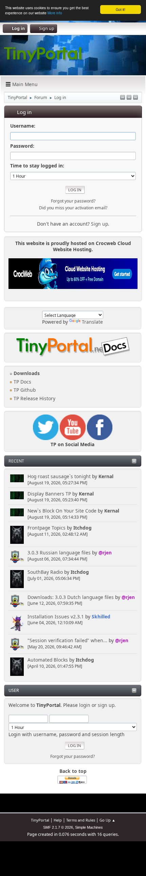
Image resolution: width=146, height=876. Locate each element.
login (84, 705)
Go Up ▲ (107, 820)
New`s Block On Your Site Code (62, 510)
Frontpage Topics (47, 527)
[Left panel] (122, 97)
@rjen (105, 552)
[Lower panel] (129, 97)
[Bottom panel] (135, 97)
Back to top (73, 771)
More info (55, 12)
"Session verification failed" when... (67, 640)
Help (58, 820)
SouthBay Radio (45, 572)
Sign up (99, 224)
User (13, 690)
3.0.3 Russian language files (59, 552)
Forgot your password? (72, 756)
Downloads (26, 373)
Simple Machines (89, 827)
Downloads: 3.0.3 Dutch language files (71, 597)
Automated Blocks (48, 659)
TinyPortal (40, 820)
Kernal (105, 476)
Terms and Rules (80, 820)
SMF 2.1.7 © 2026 (58, 827)
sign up (106, 705)
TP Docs (21, 381)
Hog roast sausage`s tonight (59, 476)
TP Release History (33, 398)
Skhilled (101, 616)
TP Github (24, 390)
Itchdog (82, 527)
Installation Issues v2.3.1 (56, 616)
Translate (92, 322)
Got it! (120, 9)
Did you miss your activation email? (73, 208)
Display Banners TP (49, 493)
